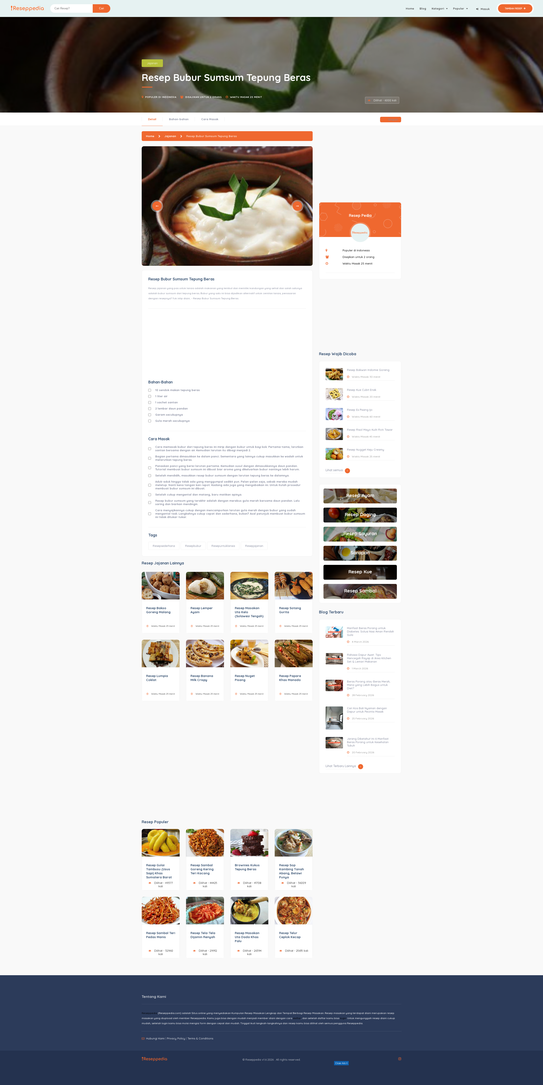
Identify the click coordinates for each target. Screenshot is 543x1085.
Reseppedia (149, 1013)
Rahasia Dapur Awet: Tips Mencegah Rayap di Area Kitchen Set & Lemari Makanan (369, 658)
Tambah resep (514, 8)
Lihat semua (334, 470)
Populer (459, 8)
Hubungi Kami (155, 1038)
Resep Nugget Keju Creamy (365, 449)
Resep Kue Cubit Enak (361, 389)
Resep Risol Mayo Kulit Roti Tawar (370, 429)
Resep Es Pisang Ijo (359, 409)
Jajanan (152, 63)
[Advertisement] (227, 343)
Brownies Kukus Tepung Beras (247, 867)
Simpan (392, 119)
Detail (152, 119)
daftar (297, 1018)
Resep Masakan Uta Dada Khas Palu (247, 937)
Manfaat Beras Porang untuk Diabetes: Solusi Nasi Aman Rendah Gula (370, 631)
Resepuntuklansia (223, 545)
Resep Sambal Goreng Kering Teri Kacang (202, 869)
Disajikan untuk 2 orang (203, 97)
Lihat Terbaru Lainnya (341, 766)
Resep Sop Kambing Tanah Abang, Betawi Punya (291, 871)
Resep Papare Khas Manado (290, 678)
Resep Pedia (360, 215)
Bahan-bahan (179, 119)
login (343, 1018)
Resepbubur (193, 545)
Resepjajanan (254, 545)
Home (410, 8)
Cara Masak (209, 119)
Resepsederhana (164, 545)
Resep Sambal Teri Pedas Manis (160, 935)
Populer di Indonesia (160, 97)
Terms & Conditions (200, 1038)
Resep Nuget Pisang (245, 678)
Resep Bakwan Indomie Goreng (368, 370)
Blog (423, 8)
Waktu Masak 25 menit (246, 97)
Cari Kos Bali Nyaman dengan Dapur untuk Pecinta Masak (367, 709)
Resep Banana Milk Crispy (201, 678)
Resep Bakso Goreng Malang (158, 610)
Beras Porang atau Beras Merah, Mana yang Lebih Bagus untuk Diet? (368, 685)
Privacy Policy (176, 1038)
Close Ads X (341, 1063)
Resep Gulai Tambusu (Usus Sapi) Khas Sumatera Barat (159, 871)
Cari (101, 8)
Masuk (485, 9)
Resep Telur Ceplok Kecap (290, 935)
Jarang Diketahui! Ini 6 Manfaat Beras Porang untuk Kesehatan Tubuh (368, 742)
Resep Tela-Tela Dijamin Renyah (202, 935)
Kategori (438, 8)
